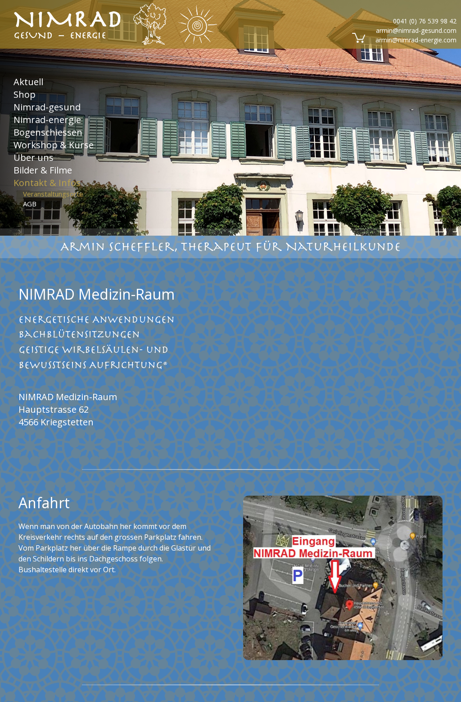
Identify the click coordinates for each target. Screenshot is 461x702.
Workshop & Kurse (54, 144)
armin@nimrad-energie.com (415, 40)
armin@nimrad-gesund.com (416, 30)
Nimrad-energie (47, 119)
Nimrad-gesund (47, 106)
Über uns (34, 157)
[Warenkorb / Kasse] (357, 36)
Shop (25, 94)
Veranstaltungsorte (53, 193)
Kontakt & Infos (47, 182)
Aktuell (28, 81)
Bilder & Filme (43, 170)
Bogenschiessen (48, 132)
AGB (29, 203)
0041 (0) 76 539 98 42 (424, 21)
